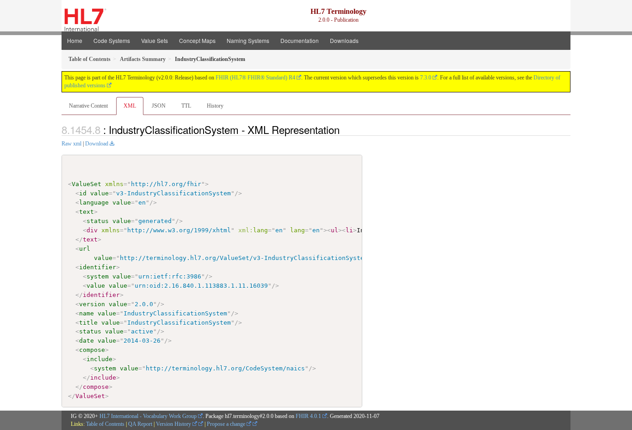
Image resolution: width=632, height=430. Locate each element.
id (83, 193)
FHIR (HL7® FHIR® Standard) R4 (255, 77)
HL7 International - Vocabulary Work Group (148, 416)
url (84, 248)
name (86, 313)
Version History (174, 424)
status (98, 221)
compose (92, 349)
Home (74, 40)
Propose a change (227, 424)
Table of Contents (105, 424)
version (92, 304)
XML (130, 106)
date (86, 340)
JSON (159, 106)
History (215, 106)
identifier (97, 267)
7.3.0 (425, 77)
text (86, 211)
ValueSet (86, 184)
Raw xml (71, 143)
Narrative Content (88, 106)
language (94, 202)
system (98, 276)
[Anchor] (345, 129)
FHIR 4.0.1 (308, 416)
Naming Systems (248, 40)
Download (96, 143)
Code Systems (111, 40)
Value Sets (154, 40)
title (88, 322)
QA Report (140, 424)
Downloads (344, 40)
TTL (186, 106)
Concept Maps (197, 40)
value (99, 193)
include (99, 359)
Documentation (299, 40)
